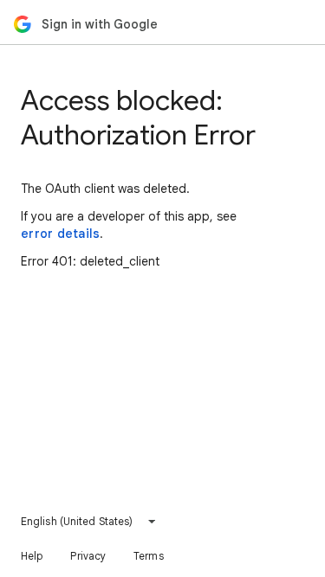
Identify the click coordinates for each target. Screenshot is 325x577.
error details (60, 233)
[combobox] (89, 521)
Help (31, 555)
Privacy (88, 555)
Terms (148, 555)
